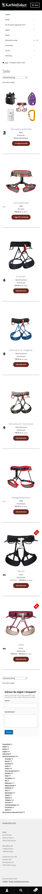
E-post (7, 701)
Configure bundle (21, 143)
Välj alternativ (21, 291)
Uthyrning (20, 56)
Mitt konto (7, 890)
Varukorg (32, 888)
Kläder (20, 35)
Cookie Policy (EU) (9, 823)
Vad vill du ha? (10, 712)
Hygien (20, 30)
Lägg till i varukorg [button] (21, 217)
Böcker (20, 20)
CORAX (5, 881)
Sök (21, 890)
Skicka (8, 732)
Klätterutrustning (21, 40)
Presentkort (20, 45)
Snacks (20, 50)
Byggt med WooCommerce (19, 881)
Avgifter (20, 14)
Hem (6, 63)
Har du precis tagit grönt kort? (20, 25)
